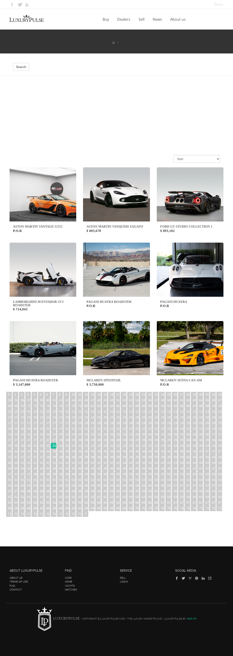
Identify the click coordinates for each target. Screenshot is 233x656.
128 (175, 411)
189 (131, 423)
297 (169, 440)
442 (10, 468)
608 (201, 491)
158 (150, 417)
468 (175, 468)
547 (29, 485)
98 (201, 406)
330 (163, 445)
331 (169, 445)
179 (67, 423)
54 (137, 400)
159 (156, 417)
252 (99, 434)
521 (80, 480)
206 (23, 428)
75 (54, 406)
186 (112, 423)
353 (93, 451)
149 (93, 417)
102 (10, 411)
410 (23, 463)
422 (99, 463)
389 (105, 457)
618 (48, 497)
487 (80, 474)
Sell (142, 19)
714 (10, 514)
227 (156, 428)
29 (194, 394)
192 (150, 423)
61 (182, 400)
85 (118, 406)
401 (182, 457)
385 (80, 457)
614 (23, 497)
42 (61, 400)
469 (182, 468)
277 (42, 440)
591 (93, 491)
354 (99, 451)
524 (99, 480)
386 (86, 457)
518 (61, 480)
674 (188, 502)
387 (93, 457)
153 (118, 417)
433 (169, 463)
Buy (106, 19)
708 (188, 508)
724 (74, 514)
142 (48, 417)
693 (93, 508)
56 (150, 400)
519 (67, 480)
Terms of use (19, 581)
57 (156, 400)
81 (92, 406)
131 (195, 411)
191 (144, 423)
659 (93, 502)
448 (48, 468)
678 (214, 502)
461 (131, 468)
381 (54, 457)
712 (214, 508)
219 (105, 428)
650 (35, 502)
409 (16, 463)
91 (156, 406)
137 (16, 417)
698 (125, 508)
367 (182, 451)
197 (182, 423)
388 (99, 457)
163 (182, 417)
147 (80, 417)
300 (188, 440)
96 (188, 406)
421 (93, 463)
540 (201, 480)
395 (144, 457)
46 (86, 400)
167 (207, 417)
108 (48, 411)
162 (175, 417)
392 (125, 457)
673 (182, 502)
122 (137, 411)
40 (48, 400)
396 (150, 457)
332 (175, 445)
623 (80, 497)
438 (201, 463)
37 (29, 400)
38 (35, 400)
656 (74, 502)
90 (150, 406)
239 (16, 434)
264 (175, 434)
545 (16, 485)
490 (99, 474)
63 (194, 400)
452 (74, 468)
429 (144, 463)
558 (99, 485)
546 (23, 485)
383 (67, 457)
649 (29, 502)
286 (99, 440)
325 (131, 445)
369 (195, 451)
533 (156, 480)
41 (54, 400)
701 (144, 508)
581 (29, 491)
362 (150, 451)
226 (150, 428)
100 (214, 406)
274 (23, 440)
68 (10, 406)
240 (23, 434)
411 (29, 463)
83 (105, 406)
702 (150, 508)
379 (42, 457)
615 (29, 497)
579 (16, 491)
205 (16, 428)
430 (150, 463)
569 (169, 485)
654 (61, 502)
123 (144, 411)
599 (144, 491)
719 (42, 514)
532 (150, 480)
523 (93, 480)
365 (169, 451)
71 (29, 406)
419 (80, 463)
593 (105, 491)
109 (54, 411)
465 (156, 468)
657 (80, 502)
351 (80, 451)
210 (48, 428)
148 (86, 417)
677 (207, 502)
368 (188, 451)
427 (131, 463)
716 (23, 514)
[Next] (85, 514)
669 (156, 502)
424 (112, 463)
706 (175, 508)
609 (207, 491)
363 (156, 451)
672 (175, 502)
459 (118, 468)
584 (48, 491)
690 (74, 508)
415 (54, 463)
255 (118, 434)
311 (42, 445)
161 (169, 417)
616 (35, 497)
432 (163, 463)
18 (124, 394)
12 (86, 394)
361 (144, 451)
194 (163, 423)
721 (54, 514)
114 (86, 411)
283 (80, 440)
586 (61, 491)
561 (118, 485)
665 (131, 502)
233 (195, 428)
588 (74, 491)
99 (207, 406)
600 (150, 491)
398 (163, 457)
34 (10, 400)
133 (207, 411)
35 (16, 400)
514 (35, 480)
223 (131, 428)
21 (143, 394)
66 (213, 400)
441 (220, 463)
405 (207, 457)
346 (48, 451)
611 (220, 491)
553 (67, 485)
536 (175, 480)
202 (214, 423)
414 (48, 463)
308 (23, 445)
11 (79, 394)
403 (195, 457)
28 (188, 394)
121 (131, 411)
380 (48, 457)
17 (118, 394)
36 (22, 400)
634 (150, 497)
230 (175, 428)
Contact (16, 589)
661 (105, 502)
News (158, 19)
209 (42, 428)
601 (156, 491)
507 (207, 474)
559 (105, 485)
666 (137, 502)
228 (163, 428)
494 (125, 474)
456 (99, 468)
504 (188, 474)
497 (144, 474)
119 (118, 411)
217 (93, 428)
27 (182, 394)
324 (125, 445)
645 (220, 497)
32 (213, 394)
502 (175, 474)
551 (54, 485)
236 (214, 428)
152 (112, 417)
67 (220, 400)
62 (188, 400)
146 (74, 417)
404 (201, 457)
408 (10, 463)
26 (175, 394)
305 (220, 440)
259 (144, 434)
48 (99, 400)
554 (74, 485)
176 (48, 423)
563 (131, 485)
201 (207, 423)
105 (29, 411)
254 (112, 434)
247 (67, 434)
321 (105, 445)
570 (175, 485)
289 (118, 440)
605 (182, 491)
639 (182, 497)
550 (48, 485)
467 (169, 468)
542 (214, 480)
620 (61, 497)
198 (188, 423)
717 (29, 514)
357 (118, 451)
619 (54, 497)
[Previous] (9, 394)
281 (67, 440)
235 (207, 428)
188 (125, 423)
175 (42, 423)
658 (86, 502)
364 (163, 451)
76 (61, 406)
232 (188, 428)
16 (112, 394)
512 (23, 480)
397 (156, 457)
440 (214, 463)
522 (86, 480)
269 (207, 434)
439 (207, 463)
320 (99, 445)
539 (195, 480)
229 (169, 428)
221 (118, 428)
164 (188, 417)
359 (131, 451)
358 (125, 451)
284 (86, 440)
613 (16, 497)
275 (29, 440)
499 (156, 474)
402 (188, 457)
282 (74, 440)
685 (42, 508)
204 (10, 428)
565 (144, 485)
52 (124, 400)
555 (80, 485)
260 (150, 434)
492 (112, 474)
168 (214, 417)
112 (74, 411)
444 (23, 468)
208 (35, 428)
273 (16, 440)
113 (80, 411)
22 (150, 394)
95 (182, 406)
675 (195, 502)
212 (61, 428)
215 (80, 428)
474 (214, 468)
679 (220, 502)
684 (35, 508)
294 (150, 440)
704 (163, 508)
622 (74, 497)
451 (67, 468)
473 (207, 468)
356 (112, 451)
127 (169, 411)
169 (220, 417)
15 (105, 394)
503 (182, 474)
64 (201, 400)
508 (214, 474)
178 (61, 423)
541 (207, 480)
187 (118, 423)
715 (16, 514)
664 (125, 502)
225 (144, 428)
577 (220, 485)
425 (118, 463)
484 (61, 474)
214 (74, 428)
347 (54, 451)
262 (163, 434)
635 (156, 497)
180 (74, 423)
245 (54, 434)
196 (175, 423)
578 (10, 491)
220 (112, 428)
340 (10, 451)
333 (182, 445)
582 (35, 491)
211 (54, 428)
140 (35, 417)
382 (61, 457)
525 (105, 480)
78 (73, 406)
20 (137, 394)
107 (42, 411)
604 (175, 491)
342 (23, 451)
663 (118, 502)
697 (118, 508)
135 (220, 411)
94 (175, 406)
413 (42, 463)
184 (99, 423)
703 (156, 508)
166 (201, 417)
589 (80, 491)
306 (10, 445)
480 (35, 474)
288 (112, 440)
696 (112, 508)
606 (188, 491)
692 (86, 508)
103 (16, 411)
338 (214, 445)
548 (35, 485)
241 (29, 434)
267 (195, 434)
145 (67, 417)
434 (175, 463)
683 (29, 508)
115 (93, 411)
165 (195, 417)
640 (188, 497)
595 (118, 491)
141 (42, 417)
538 (188, 480)
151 (105, 417)
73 (41, 406)
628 (112, 497)
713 (220, 508)
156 (137, 417)
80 (86, 406)
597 (131, 491)
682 (23, 508)
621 (67, 497)
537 (182, 480)
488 (86, 474)
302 (201, 440)
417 (67, 463)
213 (67, 428)
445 (29, 468)
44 (73, 400)
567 (156, 485)
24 (163, 394)
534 (163, 480)
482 (48, 474)
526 (112, 480)
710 (201, 508)
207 (29, 428)
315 (67, 445)
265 (182, 434)
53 (131, 400)
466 (163, 468)
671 (169, 502)
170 (10, 423)
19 (131, 394)
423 (105, 463)
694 (99, 508)
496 (137, 474)
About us (178, 19)
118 (112, 411)
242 (35, 434)
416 (61, 463)
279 (54, 440)
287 (105, 440)
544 (10, 485)
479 (29, 474)
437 (195, 463)
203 (220, 423)
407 (220, 457)
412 (35, 463)
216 (86, 428)
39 (41, 400)
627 (105, 497)
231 (182, 428)
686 (48, 508)
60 (175, 400)
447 (42, 468)
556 (86, 485)
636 (163, 497)
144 (61, 417)
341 (16, 451)
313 (54, 445)
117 (105, 411)
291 (131, 440)
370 (201, 451)
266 (188, 434)
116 (99, 411)
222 (125, 428)
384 (74, 457)
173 (29, 423)
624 (86, 497)
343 (29, 451)
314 (61, 445)
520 (74, 480)
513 (29, 480)
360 (137, 451)
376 (23, 457)
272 (10, 440)
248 (74, 434)
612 (10, 497)
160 (163, 417)
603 (169, 491)
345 (42, 451)
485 (67, 474)
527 (118, 480)
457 (105, 468)
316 (74, 445)
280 (61, 440)
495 (131, 474)
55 (143, 400)
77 (67, 406)
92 (163, 406)
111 (67, 411)
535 (169, 480)
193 (156, 423)
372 (214, 451)
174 (35, 423)
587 (67, 491)
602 (163, 491)
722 (61, 514)
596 (125, 491)
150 (99, 417)
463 (144, 468)
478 (23, 474)
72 (35, 406)
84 (112, 406)
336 (201, 445)
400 (175, 457)
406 (214, 457)
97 (194, 406)
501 (169, 474)
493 (118, 474)
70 (22, 406)
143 (54, 417)
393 (131, 457)
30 (201, 394)
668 (150, 502)
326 (137, 445)
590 (86, 491)
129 (182, 411)
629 (118, 497)
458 (112, 468)
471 (195, 468)
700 (137, 508)
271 (220, 434)
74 (48, 406)
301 (195, 440)
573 (195, 485)
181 (80, 423)
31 (207, 394)
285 (93, 440)
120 (125, 411)
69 (16, 406)
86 (124, 406)
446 (35, 468)
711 (207, 508)
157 (144, 417)
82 (99, 406)
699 (131, 508)
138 (23, 417)
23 (156, 394)
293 (144, 440)
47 (92, 400)
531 (144, 480)
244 (48, 434)
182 (86, 423)
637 (169, 497)
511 (16, 480)
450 (61, 468)
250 (86, 434)
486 (74, 474)
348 (61, 451)
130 (188, 411)
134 (214, 411)
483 (54, 474)
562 (125, 485)
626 (99, 497)
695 (105, 508)
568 (163, 485)
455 (93, 468)
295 (156, 440)
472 (201, 468)
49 (105, 400)
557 (93, 485)
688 (61, 508)
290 (125, 440)
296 (163, 440)
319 (93, 445)
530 (137, 480)
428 (137, 463)
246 (61, 434)
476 (10, 474)
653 (54, 502)
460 (125, 468)
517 (54, 480)
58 (163, 400)
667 (144, 502)
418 (74, 463)
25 (169, 394)
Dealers (124, 19)
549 (42, 485)
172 (23, 423)
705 (169, 508)
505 (195, 474)
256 (125, 434)
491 (105, 474)
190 (137, 423)
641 (195, 497)
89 (143, 406)
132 (201, 411)
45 (80, 400)
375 (16, 457)
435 (182, 463)
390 (112, 457)
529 (131, 480)
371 (207, 451)
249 (80, 434)
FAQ (12, 585)
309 (29, 445)
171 (16, 423)
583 (42, 491)
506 (201, 474)
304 (214, 440)
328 (150, 445)
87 (131, 406)
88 (137, 406)
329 (156, 445)
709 (195, 508)
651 (42, 502)
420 (86, 463)
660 (99, 502)
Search (21, 67)
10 (73, 394)
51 (118, 400)
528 (125, 480)
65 (207, 400)
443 (16, 468)
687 (54, 508)
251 (93, 434)
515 (42, 480)
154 (125, 417)
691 (80, 508)
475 (220, 468)
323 (118, 445)
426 (125, 463)
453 (80, 468)
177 (54, 423)
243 (42, 434)
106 (35, 411)
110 (61, 411)
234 (201, 428)
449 (54, 468)
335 (195, 445)
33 (220, 394)
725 (80, 514)
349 (67, 451)
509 (220, 474)
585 (54, 491)
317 (80, 445)
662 (112, 502)
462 (137, 468)
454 (86, 468)
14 (99, 394)
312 (48, 445)
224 (137, 428)
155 (131, 417)
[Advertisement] (116, 109)
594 (112, 491)
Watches (71, 589)
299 (182, 440)
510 (10, 480)
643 (207, 497)
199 (195, 423)
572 (188, 485)
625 (93, 497)
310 (35, 445)
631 (131, 497)
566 (150, 485)
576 (214, 485)
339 (220, 445)
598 (137, 491)
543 (220, 480)
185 (105, 423)
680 (10, 508)
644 (214, 497)
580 (23, 491)
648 (23, 502)
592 (99, 491)
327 (144, 445)
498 (150, 474)
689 (67, 508)
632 (137, 497)
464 (150, 468)
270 (214, 434)
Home (68, 581)
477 (16, 474)
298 (175, 440)
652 (48, 502)
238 (10, 434)
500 (163, 474)
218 (99, 428)
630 (125, 497)
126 (163, 411)
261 (156, 434)
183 (93, 423)
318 (86, 445)
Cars (68, 577)
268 (201, 434)
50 (112, 400)
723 (67, 514)
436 (188, 463)
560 (112, 485)
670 (163, 502)
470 (188, 468)
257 (131, 434)
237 (220, 428)
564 (137, 485)
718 (35, 514)
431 (156, 463)
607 (195, 491)
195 (169, 423)
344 (35, 451)
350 (74, 451)
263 (169, 434)
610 (214, 491)
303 (207, 440)
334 (188, 445)
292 (137, 440)
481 (42, 474)
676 (201, 502)
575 (207, 485)
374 (10, 457)
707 (182, 508)
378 (35, 457)
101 (220, 406)
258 (137, 434)
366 (175, 451)
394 (137, 457)
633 (144, 497)
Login (220, 4)
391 (118, 457)
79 (80, 406)
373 (220, 451)
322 (112, 445)
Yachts (70, 585)
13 (92, 394)
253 (105, 434)
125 (156, 411)
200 (201, 423)
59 (169, 400)
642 (201, 497)
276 (35, 440)
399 (169, 457)
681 (16, 508)
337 (207, 445)
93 (169, 406)
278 (48, 440)
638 (175, 497)
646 (10, 502)
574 (201, 485)
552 (61, 485)
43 (67, 400)
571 (182, 485)
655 (67, 502)
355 (105, 451)
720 (48, 514)
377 (29, 457)
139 (29, 417)
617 (42, 497)
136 (10, 417)
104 (23, 411)
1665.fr (191, 618)
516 (48, 480)
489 (93, 474)
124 (150, 411)
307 (16, 445)
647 (16, 502)
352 (86, 451)
